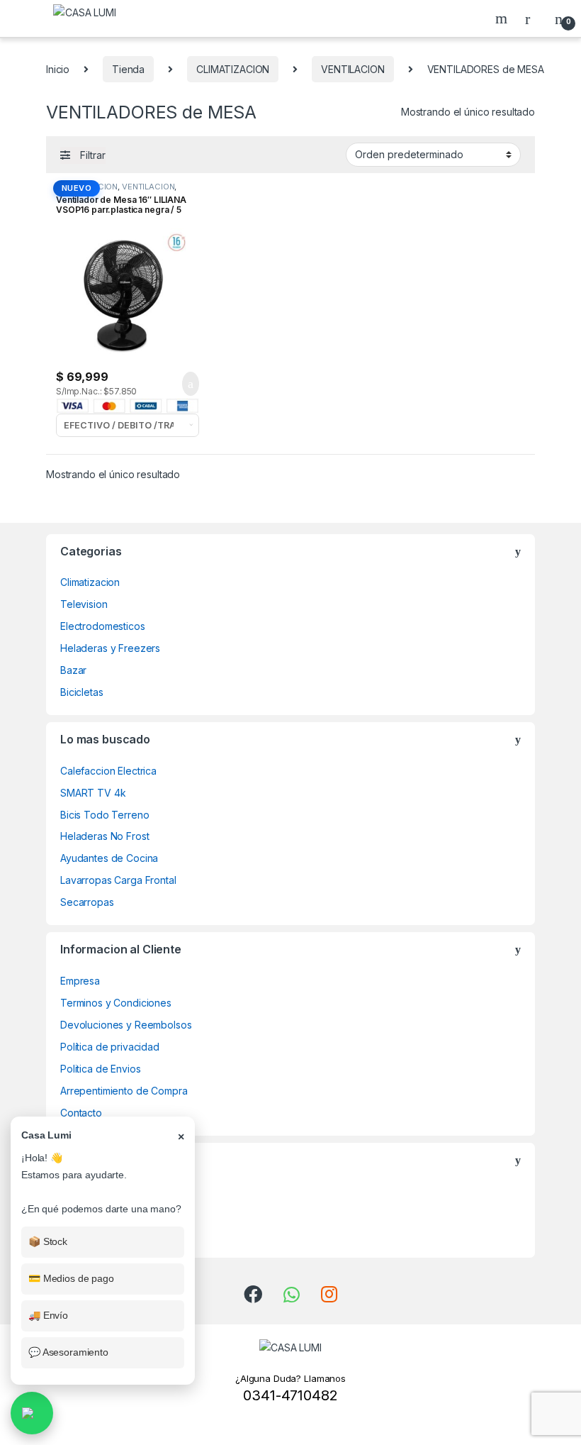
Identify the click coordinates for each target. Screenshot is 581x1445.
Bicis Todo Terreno (104, 815)
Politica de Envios (100, 1069)
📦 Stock (47, 1241)
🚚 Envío (48, 1315)
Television (84, 604)
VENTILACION (352, 69)
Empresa (80, 981)
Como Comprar (95, 1213)
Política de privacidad (109, 1047)
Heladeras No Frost (104, 836)
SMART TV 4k (92, 793)
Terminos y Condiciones (115, 1003)
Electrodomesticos (102, 626)
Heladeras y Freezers (110, 648)
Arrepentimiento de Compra (124, 1091)
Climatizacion (90, 582)
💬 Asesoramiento (68, 1352)
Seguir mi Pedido (99, 1191)
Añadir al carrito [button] (184, 384)
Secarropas (87, 902)
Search (503, 18)
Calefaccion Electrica (108, 771)
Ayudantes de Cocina (109, 858)
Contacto (81, 1113)
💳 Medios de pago (71, 1278)
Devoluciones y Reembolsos (126, 1025)
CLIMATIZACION (232, 69)
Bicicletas (81, 692)
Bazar (73, 670)
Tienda (128, 69)
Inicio (57, 69)
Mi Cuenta (83, 1235)
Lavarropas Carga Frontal (118, 880)
